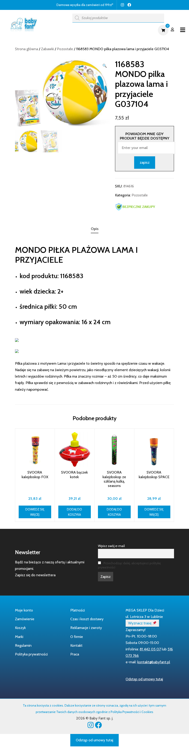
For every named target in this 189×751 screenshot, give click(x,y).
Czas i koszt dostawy (86, 619)
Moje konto (24, 610)
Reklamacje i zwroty (86, 628)
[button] (104, 66)
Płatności (77, 610)
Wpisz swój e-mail (111, 546)
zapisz (145, 162)
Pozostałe (65, 49)
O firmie (76, 637)
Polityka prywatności (31, 654)
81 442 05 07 (150, 649)
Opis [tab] (94, 229)
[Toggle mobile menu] (183, 30)
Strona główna (26, 49)
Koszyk (20, 628)
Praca (74, 654)
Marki (19, 637)
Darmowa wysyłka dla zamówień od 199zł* (84, 5)
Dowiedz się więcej (34, 511)
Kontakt (76, 645)
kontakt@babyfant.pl (153, 662)
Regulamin (23, 645)
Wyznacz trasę (140, 623)
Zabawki (47, 49)
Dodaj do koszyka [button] (74, 511)
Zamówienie (24, 619)
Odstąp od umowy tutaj (144, 679)
